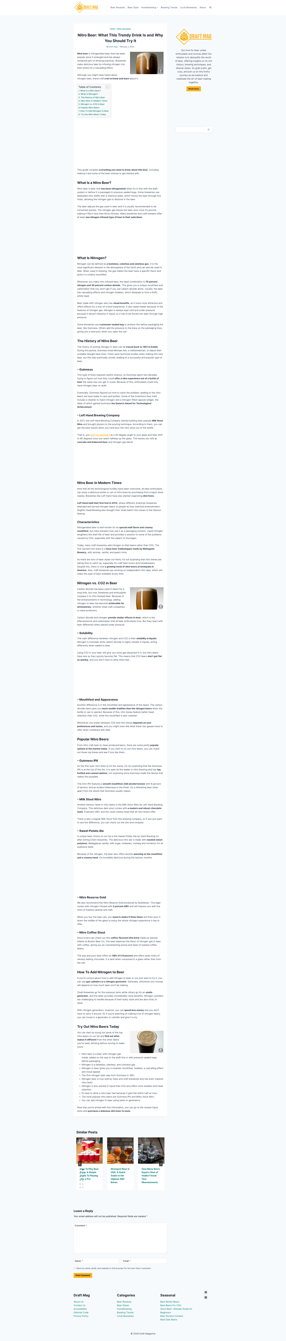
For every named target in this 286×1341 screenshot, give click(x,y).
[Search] (208, 129)
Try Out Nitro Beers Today (93, 114)
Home (112, 29)
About (203, 7)
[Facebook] (206, 1292)
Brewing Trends (169, 7)
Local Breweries (188, 7)
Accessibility (80, 1309)
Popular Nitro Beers (90, 107)
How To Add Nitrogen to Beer (94, 111)
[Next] (161, 1163)
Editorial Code (81, 1312)
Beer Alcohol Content (171, 1316)
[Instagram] (206, 1297)
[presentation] (89, 1150)
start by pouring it (100, 435)
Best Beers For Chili (170, 1305)
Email (127, 1261)
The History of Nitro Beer (93, 97)
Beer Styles (123, 1305)
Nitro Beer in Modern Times (94, 101)
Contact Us (79, 1305)
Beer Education (124, 29)
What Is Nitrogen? (89, 94)
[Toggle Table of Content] (106, 87)
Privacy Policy (81, 1316)
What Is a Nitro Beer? (90, 90)
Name (79, 1261)
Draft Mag (113, 47)
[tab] (82, 1169)
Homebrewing (124, 1309)
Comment (81, 1225)
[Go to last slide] (80, 1163)
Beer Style (133, 7)
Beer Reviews (117, 7)
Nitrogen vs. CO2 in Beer (93, 104)
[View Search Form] (210, 7)
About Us (78, 1301)
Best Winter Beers (169, 1301)
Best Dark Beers (168, 1319)
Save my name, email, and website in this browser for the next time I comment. (113, 1268)
